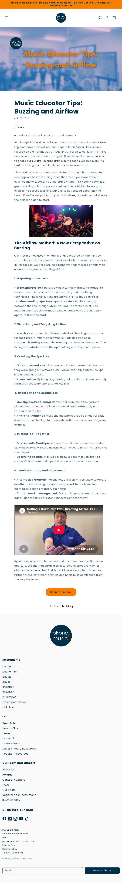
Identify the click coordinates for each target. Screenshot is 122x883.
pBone (71, 195)
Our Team (9, 790)
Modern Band (11, 743)
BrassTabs (9, 723)
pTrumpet (9, 697)
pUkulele (8, 707)
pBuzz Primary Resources (19, 748)
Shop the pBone (61, 592)
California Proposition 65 (15, 833)
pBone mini (9, 671)
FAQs (5, 785)
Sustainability (11, 800)
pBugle (7, 677)
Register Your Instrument (19, 795)
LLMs (4, 837)
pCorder (8, 687)
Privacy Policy (9, 845)
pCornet (8, 692)
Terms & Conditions (12, 852)
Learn (6, 733)
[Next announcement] (115, 4)
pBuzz (6, 682)
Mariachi (8, 738)
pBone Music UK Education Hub (18, 841)
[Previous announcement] (6, 4)
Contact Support (13, 780)
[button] (6, 17)
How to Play (10, 728)
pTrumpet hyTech (14, 702)
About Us (8, 769)
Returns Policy (9, 849)
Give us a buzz (102, 870)
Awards (7, 774)
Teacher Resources (15, 754)
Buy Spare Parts (10, 830)
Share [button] (20, 127)
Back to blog (63, 606)
